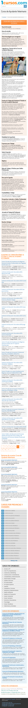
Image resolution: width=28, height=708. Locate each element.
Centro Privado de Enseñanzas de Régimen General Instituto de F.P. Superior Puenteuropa (13, 343)
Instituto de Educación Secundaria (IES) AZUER (14, 427)
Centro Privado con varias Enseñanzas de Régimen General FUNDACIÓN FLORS (13, 372)
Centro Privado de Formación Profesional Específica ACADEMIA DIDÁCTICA (13, 353)
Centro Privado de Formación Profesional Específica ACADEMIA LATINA (13, 389)
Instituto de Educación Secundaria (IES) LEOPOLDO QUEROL (12, 380)
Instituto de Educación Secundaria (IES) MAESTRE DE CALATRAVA (12, 418)
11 (8, 449)
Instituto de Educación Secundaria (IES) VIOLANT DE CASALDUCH (12, 399)
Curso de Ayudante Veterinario (9, 460)
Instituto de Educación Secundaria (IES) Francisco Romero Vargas (12, 299)
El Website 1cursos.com (8, 704)
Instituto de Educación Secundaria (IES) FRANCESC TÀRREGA (12, 363)
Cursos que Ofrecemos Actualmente (11, 703)
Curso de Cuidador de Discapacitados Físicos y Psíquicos (13, 693)
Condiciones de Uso (7, 702)
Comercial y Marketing (16, 689)
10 (5, 449)
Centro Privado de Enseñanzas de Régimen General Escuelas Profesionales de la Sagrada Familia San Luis (14, 263)
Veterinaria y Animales (5, 688)
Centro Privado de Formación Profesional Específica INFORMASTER (13, 410)
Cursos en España (10, 699)
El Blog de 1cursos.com (8, 706)
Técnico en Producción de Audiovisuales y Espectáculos (10, 691)
